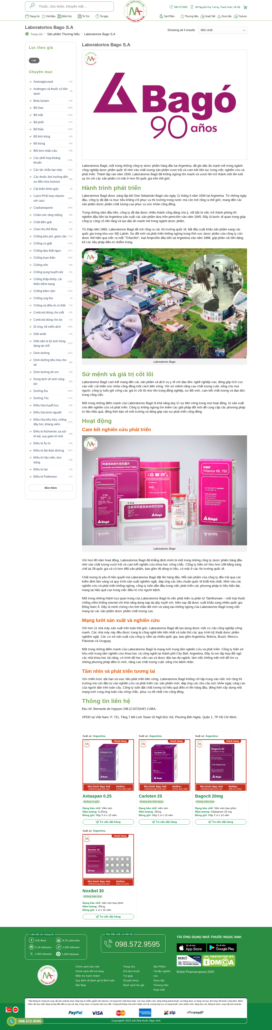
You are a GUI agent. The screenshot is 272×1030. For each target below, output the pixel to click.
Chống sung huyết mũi (48, 272)
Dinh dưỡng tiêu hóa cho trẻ (49, 362)
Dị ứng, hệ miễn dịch (47, 326)
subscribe (71, 940)
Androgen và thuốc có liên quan (50, 91)
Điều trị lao (40, 469)
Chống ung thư (43, 298)
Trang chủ (34, 16)
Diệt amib (39, 333)
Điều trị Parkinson (45, 476)
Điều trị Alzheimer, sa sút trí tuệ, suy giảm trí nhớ (49, 434)
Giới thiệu (50, 16)
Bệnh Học (67, 16)
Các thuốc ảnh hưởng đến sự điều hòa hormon (50, 179)
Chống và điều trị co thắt (49, 305)
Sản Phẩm (169, 16)
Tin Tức (86, 16)
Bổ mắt (38, 115)
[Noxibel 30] (108, 859)
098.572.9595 (180, 7)
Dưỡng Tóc (41, 398)
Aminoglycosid (43, 81)
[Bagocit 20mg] (220, 765)
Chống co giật (42, 243)
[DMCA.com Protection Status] (218, 961)
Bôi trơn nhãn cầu (45, 150)
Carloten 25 (150, 796)
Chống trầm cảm (44, 291)
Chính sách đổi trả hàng (89, 971)
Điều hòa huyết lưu (46, 405)
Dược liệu (226, 16)
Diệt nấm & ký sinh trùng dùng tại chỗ (49, 344)
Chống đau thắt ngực (47, 250)
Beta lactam (41, 100)
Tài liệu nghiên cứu (162, 973)
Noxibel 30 (93, 890)
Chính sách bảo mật (87, 966)
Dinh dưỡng (41, 353)
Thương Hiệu (191, 16)
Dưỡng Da (40, 390)
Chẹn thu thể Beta (45, 229)
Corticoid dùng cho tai (47, 319)
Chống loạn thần (44, 257)
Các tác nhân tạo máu (47, 169)
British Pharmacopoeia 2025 (195, 971)
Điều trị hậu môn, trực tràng (47, 460)
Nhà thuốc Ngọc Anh (149, 1020)
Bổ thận (38, 129)
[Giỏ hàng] (244, 7)
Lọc (34, 60)
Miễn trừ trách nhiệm (87, 975)
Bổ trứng (39, 143)
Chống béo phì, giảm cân (49, 236)
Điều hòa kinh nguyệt (47, 412)
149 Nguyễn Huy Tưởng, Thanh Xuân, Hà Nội (217, 7)
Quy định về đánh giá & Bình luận (95, 980)
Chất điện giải (42, 222)
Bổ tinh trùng (41, 136)
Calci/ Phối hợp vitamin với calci (48, 198)
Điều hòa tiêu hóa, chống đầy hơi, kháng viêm (49, 422)
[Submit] (32, 6)
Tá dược (242, 16)
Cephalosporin (43, 207)
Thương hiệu (161, 985)
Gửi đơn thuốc (131, 971)
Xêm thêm (50, 487)
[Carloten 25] (164, 765)
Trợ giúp (104, 16)
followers (43, 947)
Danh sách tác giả (133, 985)
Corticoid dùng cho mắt (48, 312)
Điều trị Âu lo (42, 443)
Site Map (80, 985)
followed (70, 947)
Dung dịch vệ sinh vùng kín (48, 381)
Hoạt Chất (210, 16)
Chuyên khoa (131, 980)
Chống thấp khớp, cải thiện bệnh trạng (47, 282)
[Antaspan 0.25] (108, 765)
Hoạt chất (159, 989)
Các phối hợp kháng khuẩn (46, 160)
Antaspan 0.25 (97, 796)
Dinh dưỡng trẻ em (45, 372)
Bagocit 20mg (209, 796)
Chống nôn (40, 264)
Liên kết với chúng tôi (42, 934)
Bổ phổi (38, 122)
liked (40, 940)
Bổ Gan (38, 107)
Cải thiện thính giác (46, 188)
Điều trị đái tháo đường (48, 450)
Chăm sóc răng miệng (47, 215)
